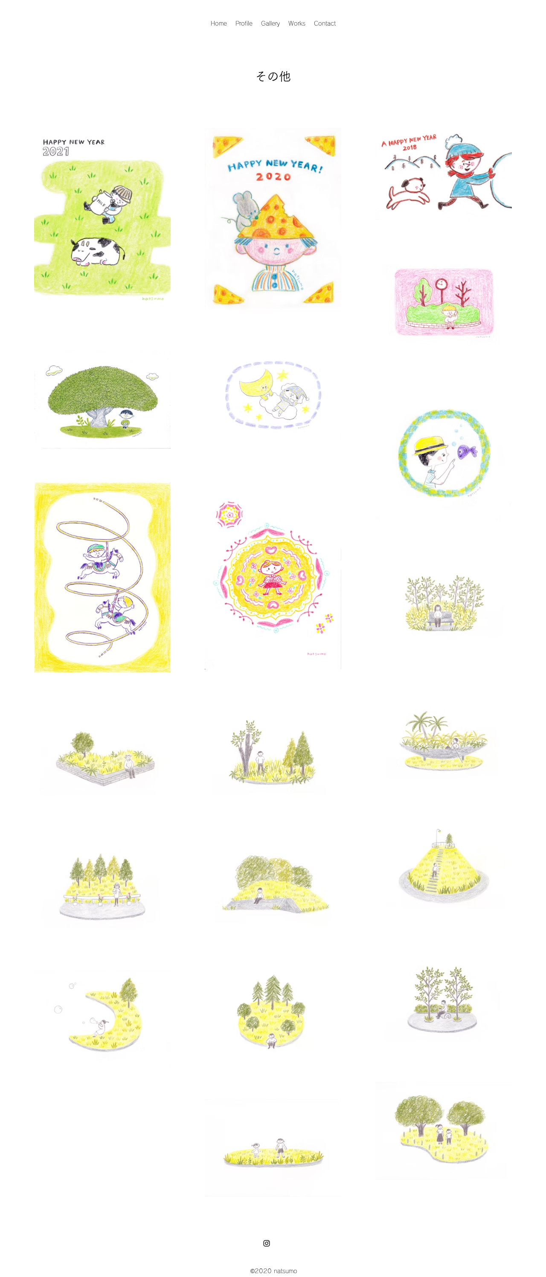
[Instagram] (266, 1243)
